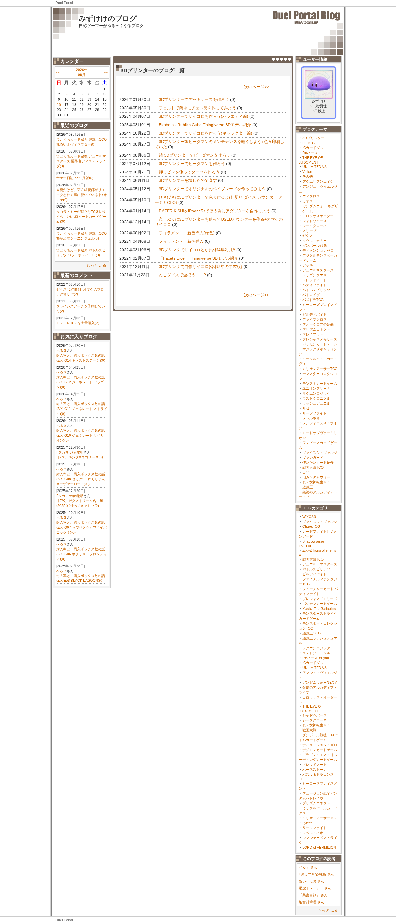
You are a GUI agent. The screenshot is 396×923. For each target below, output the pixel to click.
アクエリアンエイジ (318, 181)
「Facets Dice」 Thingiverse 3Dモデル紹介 (198, 258)
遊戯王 (307, 487)
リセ (305, 408)
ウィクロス (311, 196)
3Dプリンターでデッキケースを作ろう (194, 99)
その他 (307, 177)
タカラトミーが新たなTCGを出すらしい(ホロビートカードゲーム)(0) (81, 217)
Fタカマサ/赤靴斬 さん (316, 874)
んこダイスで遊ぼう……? (182, 275)
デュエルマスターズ (318, 270)
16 (59, 105)
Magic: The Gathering (319, 609)
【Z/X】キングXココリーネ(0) (79, 457)
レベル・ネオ (312, 833)
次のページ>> (256, 86)
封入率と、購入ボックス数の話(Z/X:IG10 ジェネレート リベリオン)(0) (80, 436)
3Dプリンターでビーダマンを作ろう (192, 163)
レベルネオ (311, 418)
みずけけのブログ (108, 18)
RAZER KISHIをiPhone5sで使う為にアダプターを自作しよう (214, 210)
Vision (307, 172)
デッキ (307, 265)
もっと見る (96, 265)
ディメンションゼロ (318, 251)
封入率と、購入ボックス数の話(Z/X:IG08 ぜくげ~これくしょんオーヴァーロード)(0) (80, 479)
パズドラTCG (313, 300)
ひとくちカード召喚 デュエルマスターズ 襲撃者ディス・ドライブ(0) (81, 161)
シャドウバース (314, 221)
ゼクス (307, 236)
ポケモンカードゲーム (319, 344)
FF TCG (308, 143)
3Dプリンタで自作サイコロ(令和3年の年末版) (200, 266)
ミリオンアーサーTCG (319, 369)
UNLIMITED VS (314, 167)
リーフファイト (314, 413)
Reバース (309, 153)
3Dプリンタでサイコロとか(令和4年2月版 (197, 249)
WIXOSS (309, 517)
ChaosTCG (311, 527)
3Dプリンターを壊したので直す (188, 180)
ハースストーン (314, 770)
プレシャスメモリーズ (319, 339)
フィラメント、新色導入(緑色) (187, 233)
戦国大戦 (309, 730)
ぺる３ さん (308, 867)
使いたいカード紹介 (318, 462)
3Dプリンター (313, 138)
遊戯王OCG (311, 633)
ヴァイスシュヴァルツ (319, 453)
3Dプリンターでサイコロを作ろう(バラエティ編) (203, 116)
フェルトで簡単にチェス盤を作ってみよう (197, 108)
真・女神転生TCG (316, 482)
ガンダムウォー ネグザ (320, 206)
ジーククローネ (314, 226)
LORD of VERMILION (319, 848)
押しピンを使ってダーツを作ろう (189, 172)
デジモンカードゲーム (319, 750)
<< (58, 72)
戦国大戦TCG (313, 467)
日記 (305, 472)
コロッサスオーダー (318, 216)
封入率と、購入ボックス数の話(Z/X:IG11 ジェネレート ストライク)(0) (81, 409)
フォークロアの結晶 (318, 324)
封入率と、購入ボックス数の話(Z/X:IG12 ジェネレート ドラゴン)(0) (80, 382)
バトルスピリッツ (316, 290)
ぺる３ (61, 351)
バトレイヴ (311, 295)
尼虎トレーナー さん (315, 888)
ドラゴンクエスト (316, 275)
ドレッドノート (314, 280)
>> (106, 72)
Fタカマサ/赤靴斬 (69, 452)
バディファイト (314, 285)
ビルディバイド (314, 315)
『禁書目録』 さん (313, 895)
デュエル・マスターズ (319, 564)
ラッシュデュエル (316, 403)
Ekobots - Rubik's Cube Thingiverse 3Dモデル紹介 (205, 124)
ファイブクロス (314, 320)
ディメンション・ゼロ (319, 745)
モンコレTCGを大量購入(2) (77, 323)
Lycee (307, 823)
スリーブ (309, 231)
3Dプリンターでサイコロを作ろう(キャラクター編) (205, 133)
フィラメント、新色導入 (181, 241)
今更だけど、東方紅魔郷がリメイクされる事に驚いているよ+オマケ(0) (81, 195)
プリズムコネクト (316, 329)
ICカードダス (312, 148)
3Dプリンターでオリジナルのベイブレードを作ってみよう (212, 188)
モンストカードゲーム (319, 384)
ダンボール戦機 (314, 246)
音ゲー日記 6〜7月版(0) (74, 178)
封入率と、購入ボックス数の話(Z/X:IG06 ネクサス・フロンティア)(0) (81, 554)
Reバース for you (315, 658)
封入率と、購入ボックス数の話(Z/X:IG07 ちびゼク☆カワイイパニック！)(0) (81, 527)
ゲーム (307, 211)
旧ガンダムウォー (316, 477)
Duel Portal (64, 3)
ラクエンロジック (316, 393)
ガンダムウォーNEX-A (319, 683)
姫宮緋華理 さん (311, 902)
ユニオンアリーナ (316, 389)
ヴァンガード (312, 458)
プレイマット (312, 334)
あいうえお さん (311, 881)
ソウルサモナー (314, 241)
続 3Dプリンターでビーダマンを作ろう (194, 155)
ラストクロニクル (316, 398)
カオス (307, 201)
